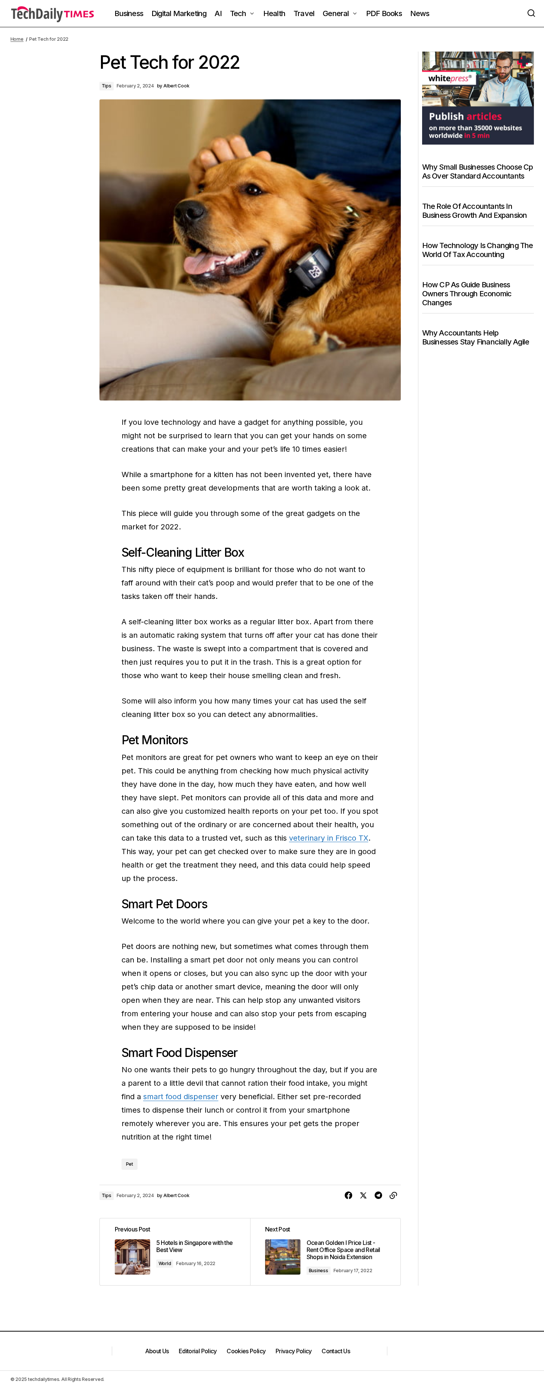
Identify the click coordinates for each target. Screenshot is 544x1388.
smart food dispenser (180, 1096)
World (165, 1263)
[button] (531, 13)
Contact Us (336, 1351)
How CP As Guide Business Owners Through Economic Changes (467, 293)
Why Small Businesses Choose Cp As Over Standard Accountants (477, 171)
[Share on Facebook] (348, 1195)
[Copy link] (393, 1195)
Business (318, 1270)
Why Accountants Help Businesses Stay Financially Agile (475, 337)
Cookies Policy (246, 1351)
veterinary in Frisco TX (328, 838)
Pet (129, 1164)
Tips (106, 86)
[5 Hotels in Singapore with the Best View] (175, 1251)
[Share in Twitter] (363, 1195)
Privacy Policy (294, 1351)
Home (17, 39)
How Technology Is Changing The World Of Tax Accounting (477, 250)
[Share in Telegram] (378, 1195)
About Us (157, 1351)
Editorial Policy (198, 1351)
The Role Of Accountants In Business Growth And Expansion (474, 211)
